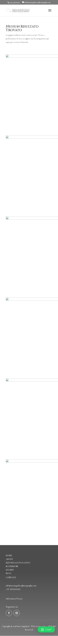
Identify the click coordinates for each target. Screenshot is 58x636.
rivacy (20, 598)
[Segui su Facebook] (9, 613)
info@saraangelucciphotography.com (21, 585)
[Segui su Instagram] (17, 613)
